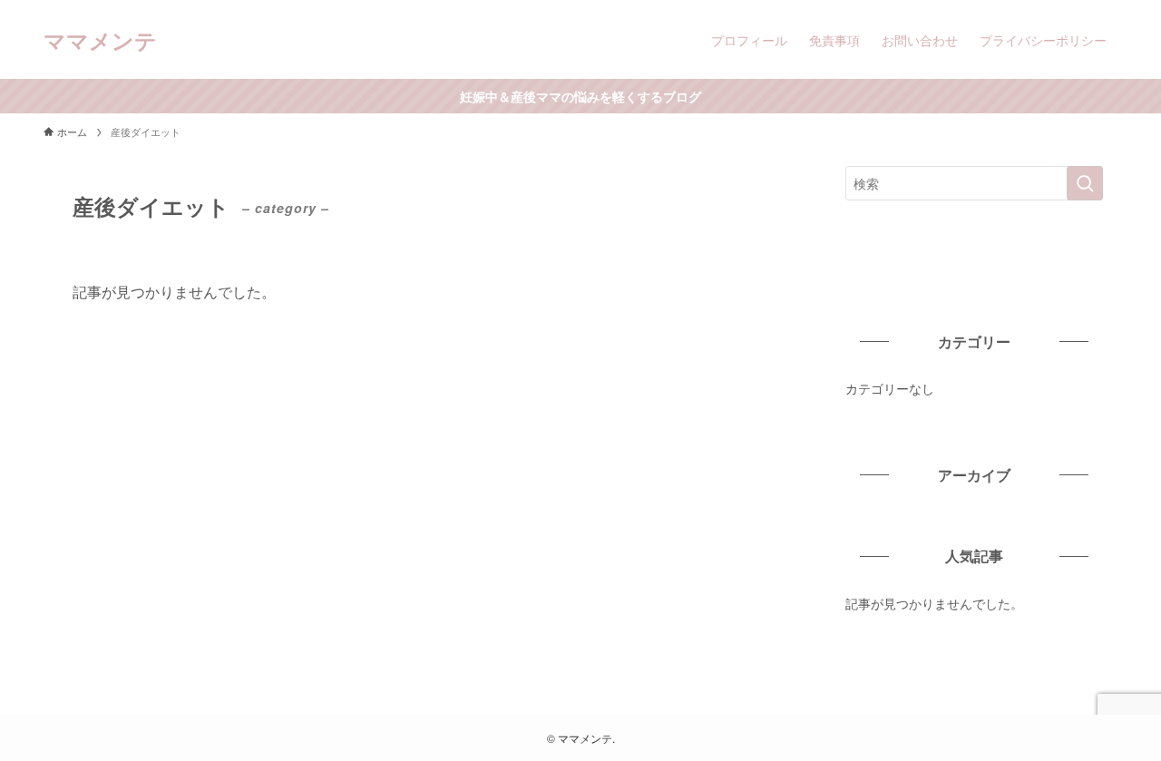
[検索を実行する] (1085, 183)
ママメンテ (100, 40)
